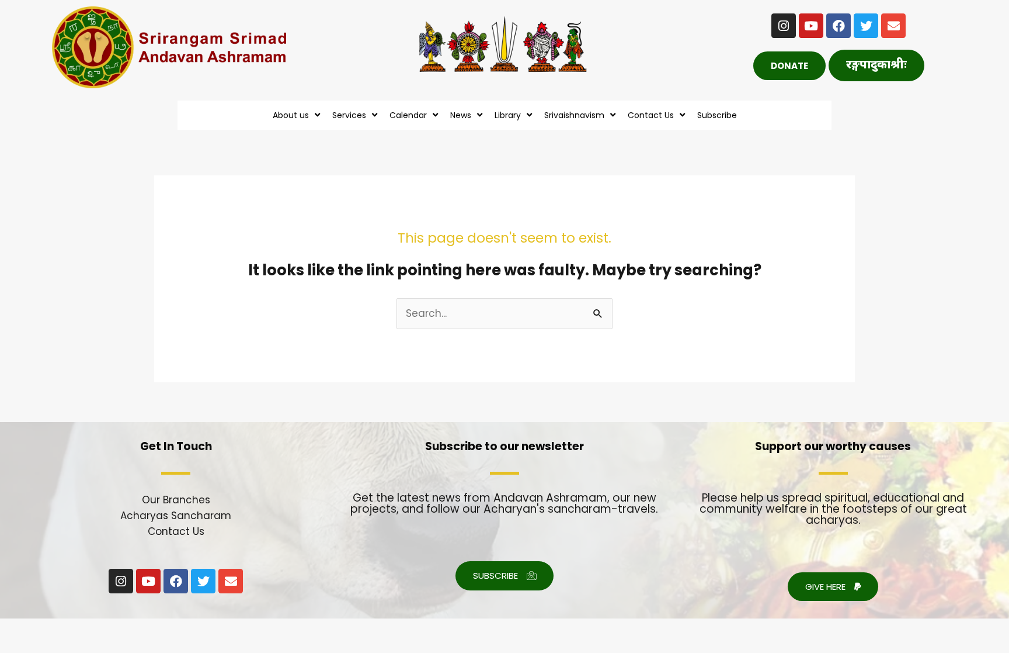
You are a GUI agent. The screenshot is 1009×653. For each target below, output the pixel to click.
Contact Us (176, 531)
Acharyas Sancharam (175, 516)
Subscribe (717, 115)
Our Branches (176, 500)
